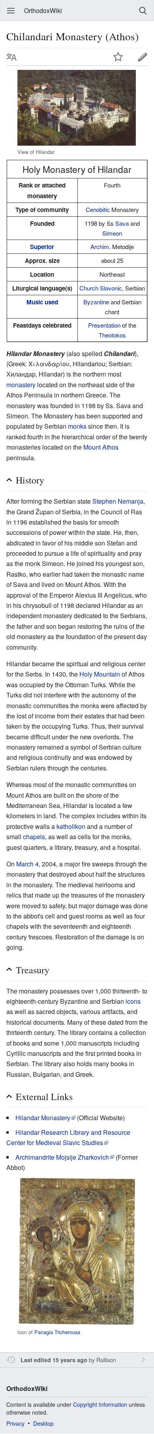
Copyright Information (100, 1404)
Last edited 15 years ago (54, 1360)
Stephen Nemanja (117, 501)
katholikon (70, 826)
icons (133, 1001)
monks (77, 426)
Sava (122, 223)
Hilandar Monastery (42, 1117)
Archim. (100, 246)
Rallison (106, 1359)
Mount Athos (100, 447)
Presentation (104, 325)
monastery (21, 384)
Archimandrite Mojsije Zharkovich (62, 1157)
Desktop (43, 1423)
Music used (42, 302)
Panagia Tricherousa (57, 1332)
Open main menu (11, 10)
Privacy (15, 1423)
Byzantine (96, 302)
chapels (34, 836)
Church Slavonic (100, 288)
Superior (42, 246)
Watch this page (118, 57)
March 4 (27, 863)
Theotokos (112, 335)
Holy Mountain (99, 674)
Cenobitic (98, 209)
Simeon (112, 233)
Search (143, 10)
